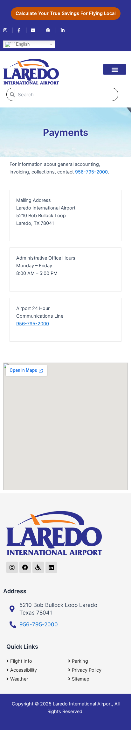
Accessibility (23, 670)
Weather (19, 679)
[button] (114, 69)
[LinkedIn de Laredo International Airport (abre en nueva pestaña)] (63, 30)
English (22, 43)
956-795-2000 (91, 172)
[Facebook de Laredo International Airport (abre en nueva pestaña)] (22, 30)
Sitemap (80, 679)
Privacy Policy (86, 670)
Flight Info (21, 661)
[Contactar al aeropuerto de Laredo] (36, 30)
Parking (80, 661)
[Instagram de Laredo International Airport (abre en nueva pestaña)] (8, 30)
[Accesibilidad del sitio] (51, 30)
